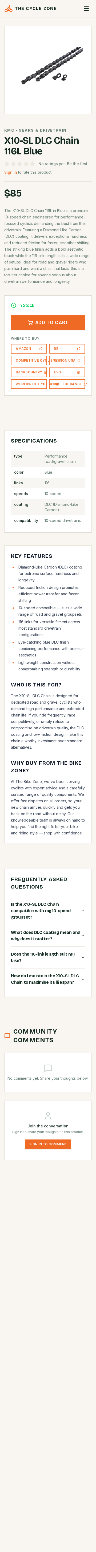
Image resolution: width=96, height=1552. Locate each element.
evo (57, 372)
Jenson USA (65, 360)
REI (56, 349)
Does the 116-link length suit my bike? (42, 957)
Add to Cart (52, 322)
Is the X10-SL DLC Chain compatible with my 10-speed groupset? (40, 911)
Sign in (10, 172)
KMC (9, 130)
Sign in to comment (48, 1144)
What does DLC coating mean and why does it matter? (45, 935)
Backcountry (29, 372)
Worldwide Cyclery (31, 384)
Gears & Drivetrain (42, 130)
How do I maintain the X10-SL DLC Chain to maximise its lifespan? (45, 979)
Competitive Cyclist (31, 360)
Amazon (23, 349)
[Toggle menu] (86, 8)
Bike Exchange (68, 384)
